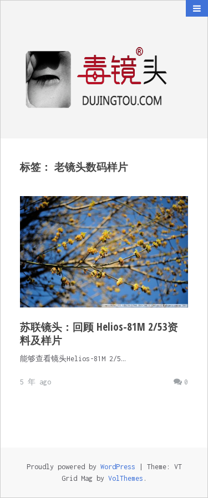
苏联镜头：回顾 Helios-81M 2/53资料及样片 (99, 333)
